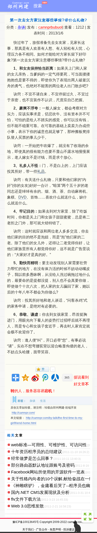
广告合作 (41, 529)
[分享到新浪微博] (35, 377)
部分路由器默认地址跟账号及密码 (43, 465)
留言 (89, 17)
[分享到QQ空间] (25, 377)
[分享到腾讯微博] (45, 377)
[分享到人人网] (55, 377)
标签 (78, 17)
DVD (22, 197)
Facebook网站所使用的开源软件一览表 (48, 472)
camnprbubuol (50, 27)
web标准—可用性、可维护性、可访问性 (49, 445)
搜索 (37, 6)
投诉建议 (69, 529)
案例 (67, 17)
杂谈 (21, 27)
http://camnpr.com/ (23, 412)
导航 (57, 17)
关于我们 (28, 529)
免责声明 (55, 529)
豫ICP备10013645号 (25, 522)
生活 (43, 400)
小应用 (44, 17)
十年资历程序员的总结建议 (36, 451)
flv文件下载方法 (26, 499)
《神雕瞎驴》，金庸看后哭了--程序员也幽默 (52, 485)
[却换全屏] (88, 517)
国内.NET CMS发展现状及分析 (40, 492)
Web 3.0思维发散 (27, 506)
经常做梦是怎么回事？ (32, 458)
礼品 (41, 171)
